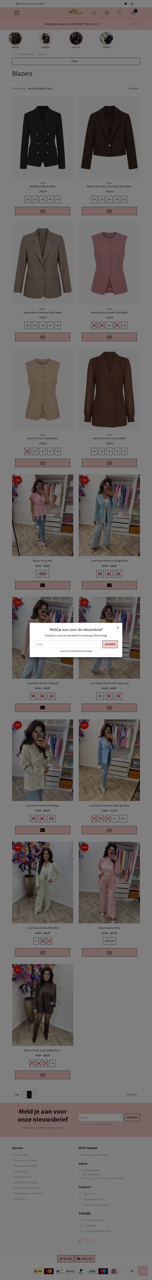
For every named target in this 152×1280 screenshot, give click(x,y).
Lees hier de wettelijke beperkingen (76, 651)
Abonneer (110, 644)
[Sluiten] (117, 627)
